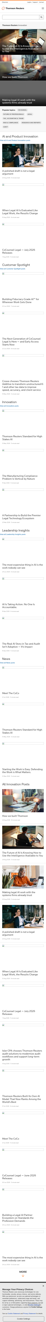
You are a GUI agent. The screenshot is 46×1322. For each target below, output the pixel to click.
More (23, 1271)
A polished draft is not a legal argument (18, 172)
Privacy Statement (29, 1313)
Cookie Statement (14, 1313)
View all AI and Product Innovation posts (15, 140)
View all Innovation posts (9, 406)
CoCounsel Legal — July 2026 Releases (18, 251)
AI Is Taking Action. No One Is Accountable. (18, 606)
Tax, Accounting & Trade (13, 118)
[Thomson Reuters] (23, 365)
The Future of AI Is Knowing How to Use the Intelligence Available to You (20, 48)
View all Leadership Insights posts (13, 534)
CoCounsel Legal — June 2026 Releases (19, 1177)
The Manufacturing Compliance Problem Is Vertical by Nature (20, 477)
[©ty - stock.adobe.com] (23, 628)
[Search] (41, 17)
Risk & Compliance (10, 122)
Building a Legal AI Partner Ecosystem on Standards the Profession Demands (18, 1217)
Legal (30, 114)
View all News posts (7, 663)
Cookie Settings (34, 1305)
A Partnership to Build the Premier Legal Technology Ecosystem (21, 517)
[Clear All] (37, 17)
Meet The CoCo (10, 693)
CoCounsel (22, 110)
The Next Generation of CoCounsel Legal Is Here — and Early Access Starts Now (21, 341)
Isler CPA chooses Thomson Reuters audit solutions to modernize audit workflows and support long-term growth (22, 1055)
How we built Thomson (15, 77)
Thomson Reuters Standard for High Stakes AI (22, 438)
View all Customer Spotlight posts (12, 269)
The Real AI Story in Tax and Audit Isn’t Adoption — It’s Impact (21, 645)
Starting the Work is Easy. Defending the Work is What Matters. (22, 771)
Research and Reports (31, 122)
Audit (5, 127)
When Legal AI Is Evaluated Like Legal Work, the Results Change (20, 212)
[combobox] (23, 17)
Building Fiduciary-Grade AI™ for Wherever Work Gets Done (20, 300)
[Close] (43, 1285)
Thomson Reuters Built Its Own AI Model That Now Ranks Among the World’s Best (21, 1099)
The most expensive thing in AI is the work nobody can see (22, 566)
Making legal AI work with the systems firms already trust (18, 101)
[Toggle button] (42, 8)
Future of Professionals (13, 114)
